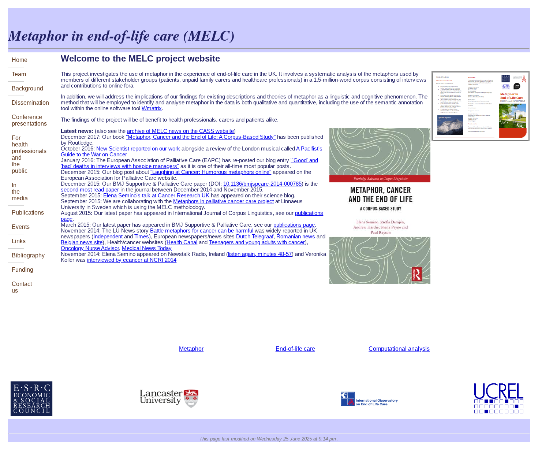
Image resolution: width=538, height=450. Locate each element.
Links (18, 241)
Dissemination (18, 103)
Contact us (18, 287)
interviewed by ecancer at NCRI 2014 (131, 260)
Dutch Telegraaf (254, 236)
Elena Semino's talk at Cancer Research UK (156, 195)
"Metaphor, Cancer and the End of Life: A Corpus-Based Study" (201, 137)
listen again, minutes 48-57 (260, 254)
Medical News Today (147, 248)
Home (18, 60)
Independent (108, 236)
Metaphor (191, 349)
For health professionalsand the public (18, 154)
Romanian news (295, 236)
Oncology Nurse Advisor (90, 248)
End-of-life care (295, 349)
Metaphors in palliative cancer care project (223, 201)
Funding (18, 270)
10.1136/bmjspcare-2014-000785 (262, 184)
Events (18, 227)
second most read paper (90, 190)
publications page (294, 225)
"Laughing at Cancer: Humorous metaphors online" (210, 172)
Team (18, 74)
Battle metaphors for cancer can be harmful (201, 231)
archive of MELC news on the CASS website (180, 131)
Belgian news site (81, 242)
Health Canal (182, 242)
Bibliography (18, 255)
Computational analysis (399, 349)
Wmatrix (152, 108)
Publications (18, 212)
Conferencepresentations (18, 120)
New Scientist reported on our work (138, 149)
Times (141, 236)
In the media (18, 191)
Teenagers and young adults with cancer (257, 242)
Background (18, 88)
